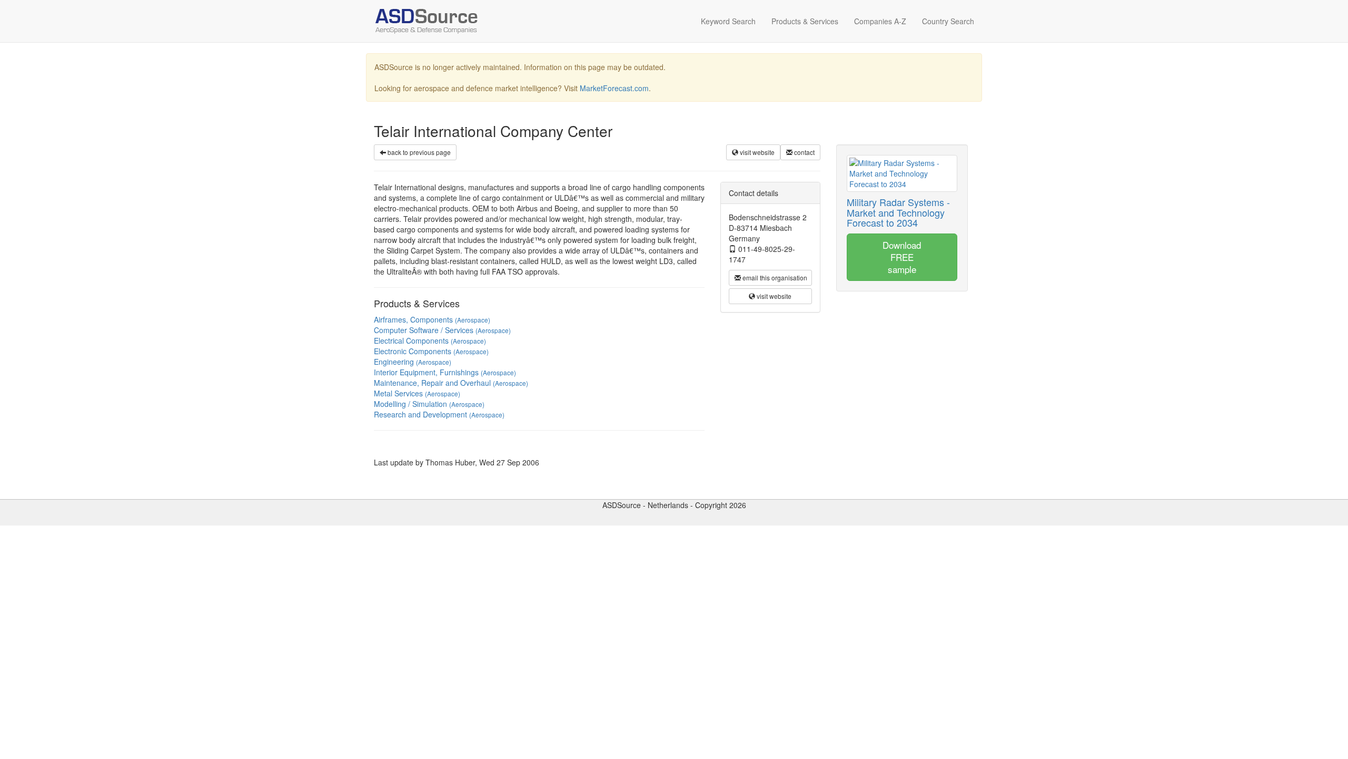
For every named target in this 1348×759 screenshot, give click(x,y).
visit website (756, 152)
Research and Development (439, 414)
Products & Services (804, 21)
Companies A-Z (880, 21)
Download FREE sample (902, 256)
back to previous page (418, 152)
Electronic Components (431, 351)
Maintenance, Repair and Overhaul (451, 382)
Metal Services (417, 393)
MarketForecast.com (614, 88)
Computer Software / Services (442, 330)
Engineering (412, 361)
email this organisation (774, 277)
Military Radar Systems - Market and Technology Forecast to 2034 (898, 212)
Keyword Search (728, 21)
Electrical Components (430, 340)
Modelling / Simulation (429, 403)
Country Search (948, 21)
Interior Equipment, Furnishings (445, 372)
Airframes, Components (432, 319)
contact (803, 152)
